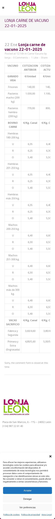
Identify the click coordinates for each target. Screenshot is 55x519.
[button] (50, 456)
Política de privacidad (30, 514)
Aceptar (27, 490)
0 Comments (20, 57)
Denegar (27, 499)
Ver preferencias (27, 507)
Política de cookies (11, 514)
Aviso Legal (47, 514)
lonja (7, 57)
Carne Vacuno (36, 53)
